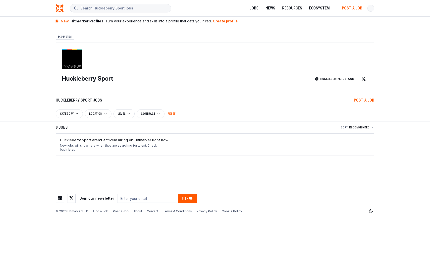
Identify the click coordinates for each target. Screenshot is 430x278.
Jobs (254, 8)
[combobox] (123, 8)
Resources (292, 8)
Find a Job (100, 211)
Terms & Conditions (177, 211)
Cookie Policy (232, 211)
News (270, 8)
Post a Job (352, 8)
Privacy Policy (207, 211)
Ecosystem (319, 8)
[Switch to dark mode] (370, 211)
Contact (152, 211)
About (137, 211)
